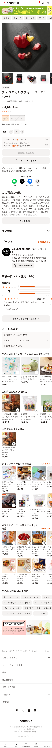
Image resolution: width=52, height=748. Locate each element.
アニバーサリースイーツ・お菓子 (17, 603)
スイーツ (17, 18)
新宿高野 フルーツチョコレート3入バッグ (39, 511)
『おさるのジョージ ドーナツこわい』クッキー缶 (23, 576)
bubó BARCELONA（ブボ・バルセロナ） (18, 101)
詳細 (46, 139)
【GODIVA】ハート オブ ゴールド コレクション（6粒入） (24, 484)
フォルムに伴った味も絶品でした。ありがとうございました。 (24, 303)
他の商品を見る (44, 242)
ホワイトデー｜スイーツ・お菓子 (17, 613)
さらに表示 (25, 221)
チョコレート (36, 651)
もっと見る (45, 464)
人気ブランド (40, 613)
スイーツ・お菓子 (22, 651)
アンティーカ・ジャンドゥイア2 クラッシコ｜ (38, 484)
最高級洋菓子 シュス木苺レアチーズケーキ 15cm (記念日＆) (24, 549)
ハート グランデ (17, 118)
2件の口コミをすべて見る (25, 319)
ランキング (30, 18)
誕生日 (6, 18)
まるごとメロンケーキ (29, 377)
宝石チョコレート (11, 597)
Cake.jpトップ (6, 651)
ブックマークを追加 (28, 160)
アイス (42, 18)
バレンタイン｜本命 (12, 608)
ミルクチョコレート (31, 597)
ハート (5, 118)
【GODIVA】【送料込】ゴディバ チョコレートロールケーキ (10, 416)
